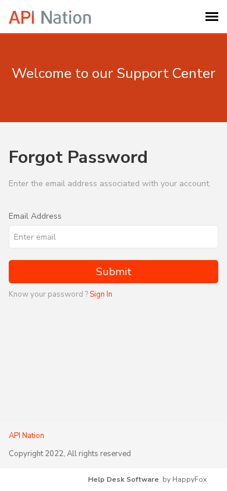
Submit (114, 272)
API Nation (26, 435)
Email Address (35, 216)
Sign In (101, 294)
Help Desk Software (123, 479)
